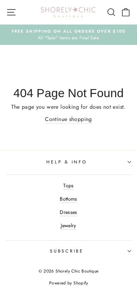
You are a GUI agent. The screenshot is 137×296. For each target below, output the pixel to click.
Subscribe (67, 251)
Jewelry (68, 225)
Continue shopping (68, 119)
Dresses (68, 212)
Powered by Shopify (68, 283)
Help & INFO (66, 162)
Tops (68, 185)
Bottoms (68, 198)
